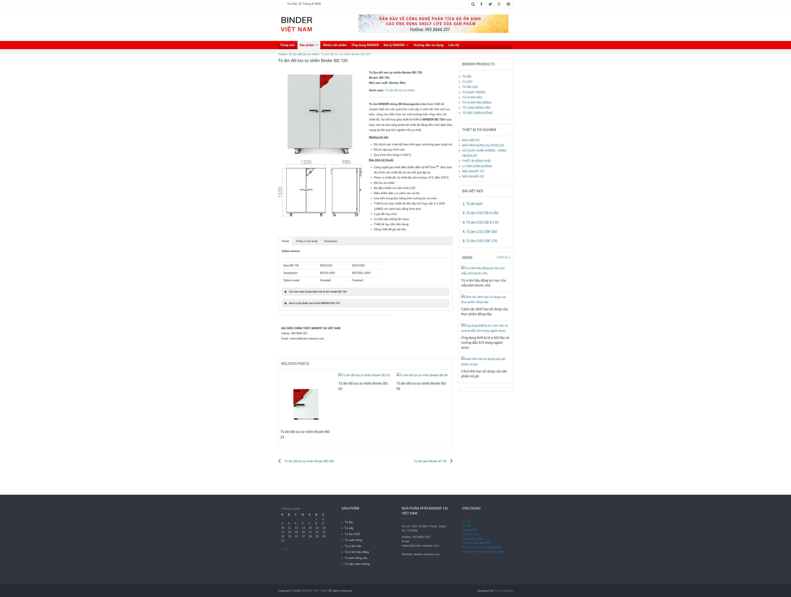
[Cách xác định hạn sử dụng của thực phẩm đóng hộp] (486, 299)
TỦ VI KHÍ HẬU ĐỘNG (476, 102)
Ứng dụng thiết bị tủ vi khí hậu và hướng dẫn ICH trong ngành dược (485, 342)
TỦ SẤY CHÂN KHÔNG (477, 112)
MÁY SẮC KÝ (471, 140)
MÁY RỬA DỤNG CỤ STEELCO (483, 145)
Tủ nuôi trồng (353, 540)
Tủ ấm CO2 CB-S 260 (482, 213)
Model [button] (285, 241)
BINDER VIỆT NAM (314, 590)
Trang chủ (287, 45)
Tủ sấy (349, 528)
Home (282, 54)
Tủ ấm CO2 (352, 534)
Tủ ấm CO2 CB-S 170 (482, 222)
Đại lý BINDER (394, 45)
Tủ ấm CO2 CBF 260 (481, 231)
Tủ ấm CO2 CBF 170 (481, 241)
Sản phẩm (307, 45)
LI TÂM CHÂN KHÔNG (477, 166)
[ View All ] (503, 257)
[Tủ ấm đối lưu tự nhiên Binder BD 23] (306, 399)
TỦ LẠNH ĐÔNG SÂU (476, 107)
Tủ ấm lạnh (474, 203)
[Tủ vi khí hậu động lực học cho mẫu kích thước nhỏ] (486, 270)
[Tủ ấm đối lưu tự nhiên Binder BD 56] (422, 375)
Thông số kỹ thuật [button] (306, 241)
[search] (511, 45)
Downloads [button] (330, 241)
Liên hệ (453, 45)
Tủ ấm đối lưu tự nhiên (303, 54)
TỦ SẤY (467, 81)
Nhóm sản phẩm (335, 45)
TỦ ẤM (466, 76)
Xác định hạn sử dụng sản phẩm (483, 551)
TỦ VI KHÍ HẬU (472, 97)
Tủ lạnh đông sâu (356, 558)
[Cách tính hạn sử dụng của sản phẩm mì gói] (486, 361)
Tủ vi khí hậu (353, 546)
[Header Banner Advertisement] (433, 23)
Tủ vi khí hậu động (357, 552)
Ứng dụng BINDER (365, 45)
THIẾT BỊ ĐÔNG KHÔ (476, 160)
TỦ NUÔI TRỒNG (474, 92)
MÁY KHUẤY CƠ (473, 176)
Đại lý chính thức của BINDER (481, 547)
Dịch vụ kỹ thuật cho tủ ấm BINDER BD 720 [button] (314, 303)
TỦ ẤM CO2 (470, 87)
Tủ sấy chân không (357, 564)
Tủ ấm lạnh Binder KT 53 (430, 461)
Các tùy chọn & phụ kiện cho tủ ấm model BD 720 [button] (318, 291)
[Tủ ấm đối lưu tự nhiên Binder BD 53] (364, 375)
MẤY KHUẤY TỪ (473, 171)
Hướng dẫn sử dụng (428, 45)
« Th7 (285, 549)
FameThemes (504, 590)
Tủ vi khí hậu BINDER (476, 543)
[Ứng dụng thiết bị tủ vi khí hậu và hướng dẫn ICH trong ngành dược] (486, 328)
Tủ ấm (349, 522)
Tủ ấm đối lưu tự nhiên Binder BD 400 (309, 461)
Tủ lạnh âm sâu (472, 538)
